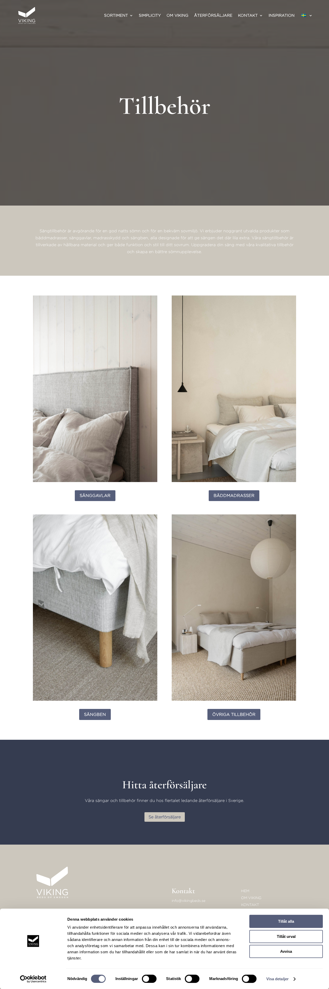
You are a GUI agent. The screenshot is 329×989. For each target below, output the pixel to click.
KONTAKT (250, 905)
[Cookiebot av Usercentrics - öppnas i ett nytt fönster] (33, 979)
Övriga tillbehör (233, 714)
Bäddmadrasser (234, 495)
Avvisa (286, 951)
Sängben (95, 714)
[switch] (149, 979)
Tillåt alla (286, 921)
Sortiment (116, 15)
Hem (245, 891)
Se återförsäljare (165, 817)
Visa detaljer (277, 979)
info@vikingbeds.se (188, 900)
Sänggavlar (95, 495)
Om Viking (177, 15)
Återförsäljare (213, 15)
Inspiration (282, 15)
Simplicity (150, 15)
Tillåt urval (286, 936)
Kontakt (248, 15)
